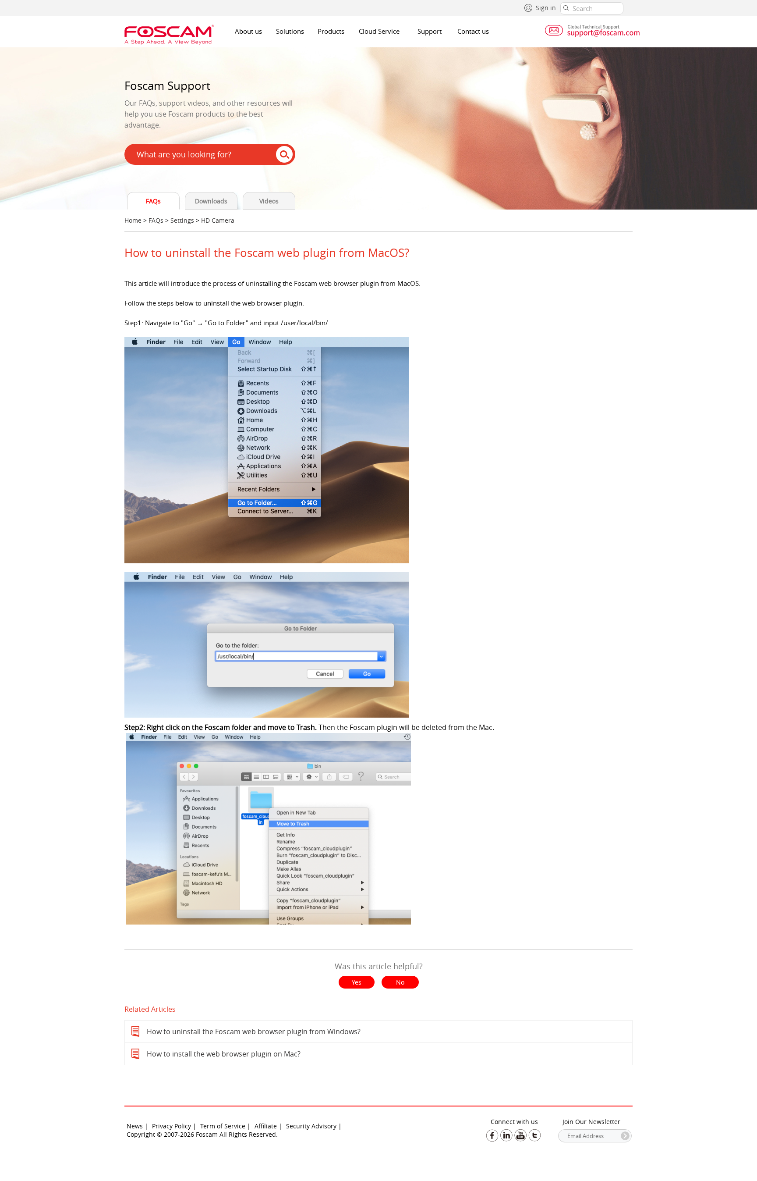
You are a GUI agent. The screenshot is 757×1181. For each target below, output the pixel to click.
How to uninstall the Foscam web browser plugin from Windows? (254, 1031)
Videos (269, 201)
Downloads (211, 201)
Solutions (290, 31)
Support (429, 31)
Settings (182, 220)
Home (132, 220)
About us (248, 31)
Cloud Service (379, 31)
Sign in (546, 8)
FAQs (153, 201)
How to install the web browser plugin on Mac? (224, 1054)
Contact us (473, 31)
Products (331, 31)
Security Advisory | (314, 1126)
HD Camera (217, 220)
